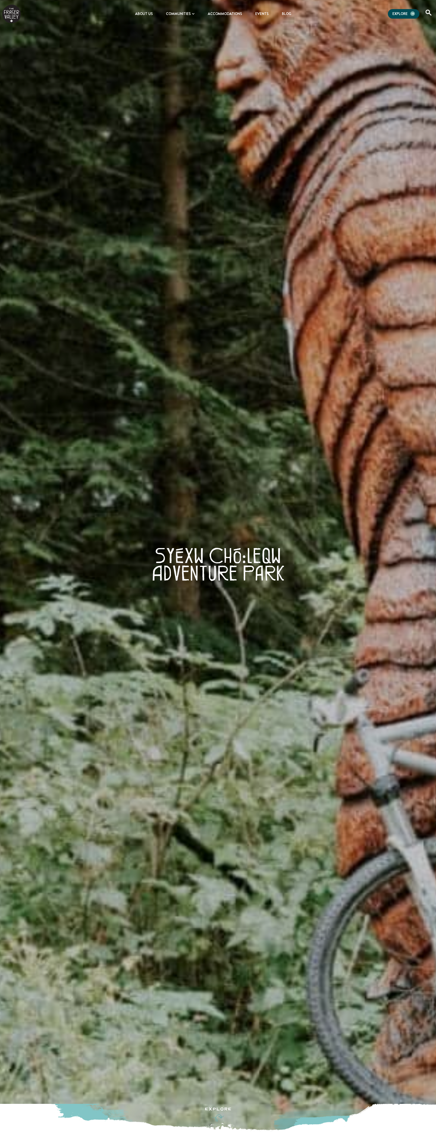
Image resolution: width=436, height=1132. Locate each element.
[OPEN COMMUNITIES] (193, 14)
